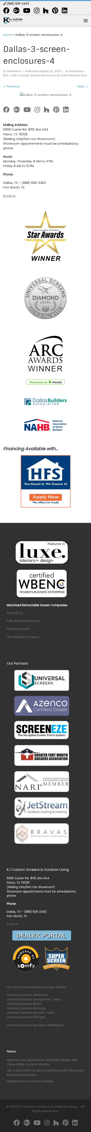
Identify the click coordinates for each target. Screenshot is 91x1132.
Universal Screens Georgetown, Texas (34, 999)
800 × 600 (10, 75)
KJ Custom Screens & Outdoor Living (48, 1107)
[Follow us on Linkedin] (64, 10)
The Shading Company (23, 637)
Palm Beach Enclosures (23, 621)
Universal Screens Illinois (24, 1004)
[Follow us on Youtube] (26, 10)
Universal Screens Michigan (26, 1017)
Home (7, 35)
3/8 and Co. (15, 613)
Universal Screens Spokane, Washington (35, 1025)
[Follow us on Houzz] (45, 10)
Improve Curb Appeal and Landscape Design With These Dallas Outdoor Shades (42, 1062)
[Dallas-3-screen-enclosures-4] (45, 94)
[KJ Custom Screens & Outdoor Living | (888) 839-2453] (12, 20)
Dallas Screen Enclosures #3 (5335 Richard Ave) (53, 75)
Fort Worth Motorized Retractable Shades (37, 987)
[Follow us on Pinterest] (55, 10)
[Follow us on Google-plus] (16, 10)
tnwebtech (14, 71)
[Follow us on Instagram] (36, 10)
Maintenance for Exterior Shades (30, 1081)
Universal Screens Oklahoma (27, 995)
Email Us (9, 196)
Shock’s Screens (18, 629)
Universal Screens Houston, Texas (30, 1013)
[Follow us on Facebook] (6, 10)
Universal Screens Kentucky (26, 1008)
